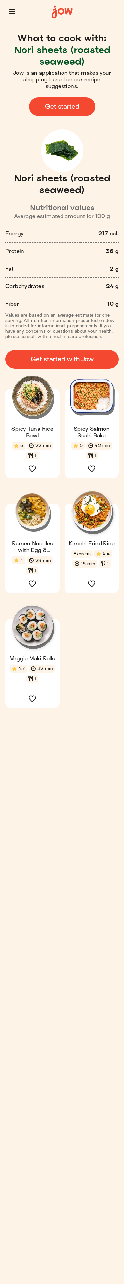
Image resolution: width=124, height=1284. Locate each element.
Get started (62, 106)
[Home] (62, 12)
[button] (12, 11)
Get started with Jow (62, 359)
